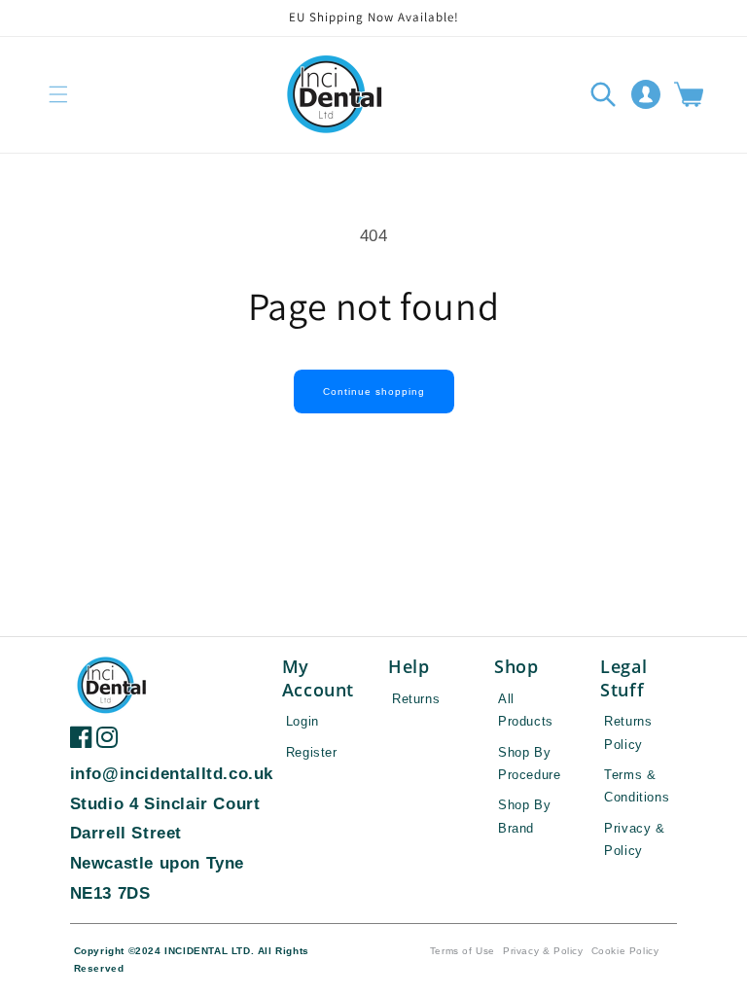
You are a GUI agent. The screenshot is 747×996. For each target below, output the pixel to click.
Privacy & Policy (543, 950)
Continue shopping (374, 391)
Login (302, 721)
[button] (58, 94)
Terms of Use (462, 950)
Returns (416, 699)
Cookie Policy (625, 950)
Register (312, 752)
